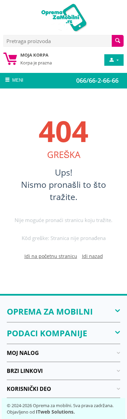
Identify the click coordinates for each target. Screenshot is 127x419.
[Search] (118, 41)
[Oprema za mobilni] (63, 17)
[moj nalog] (113, 60)
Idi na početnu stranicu (50, 256)
